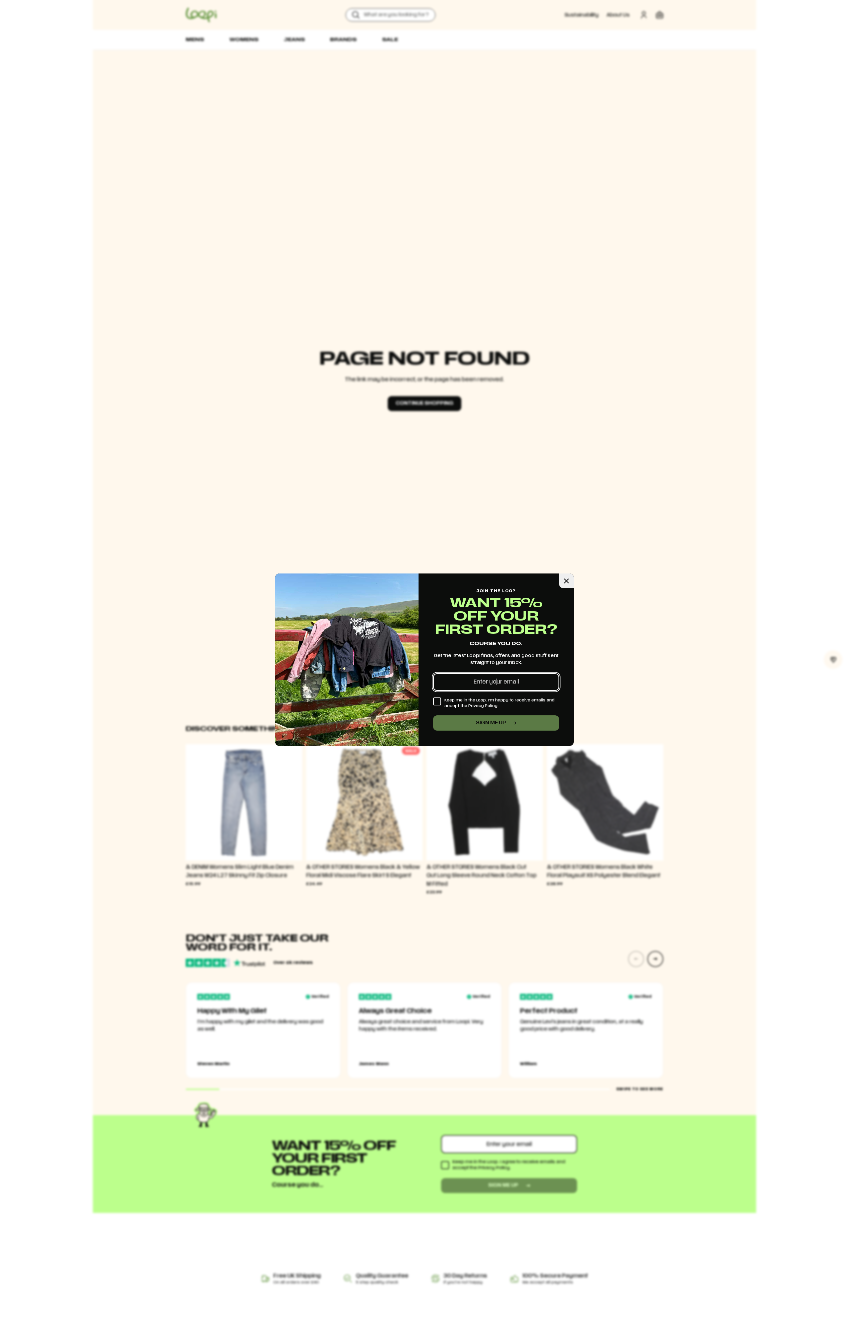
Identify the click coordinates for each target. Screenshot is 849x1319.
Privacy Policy (482, 705)
